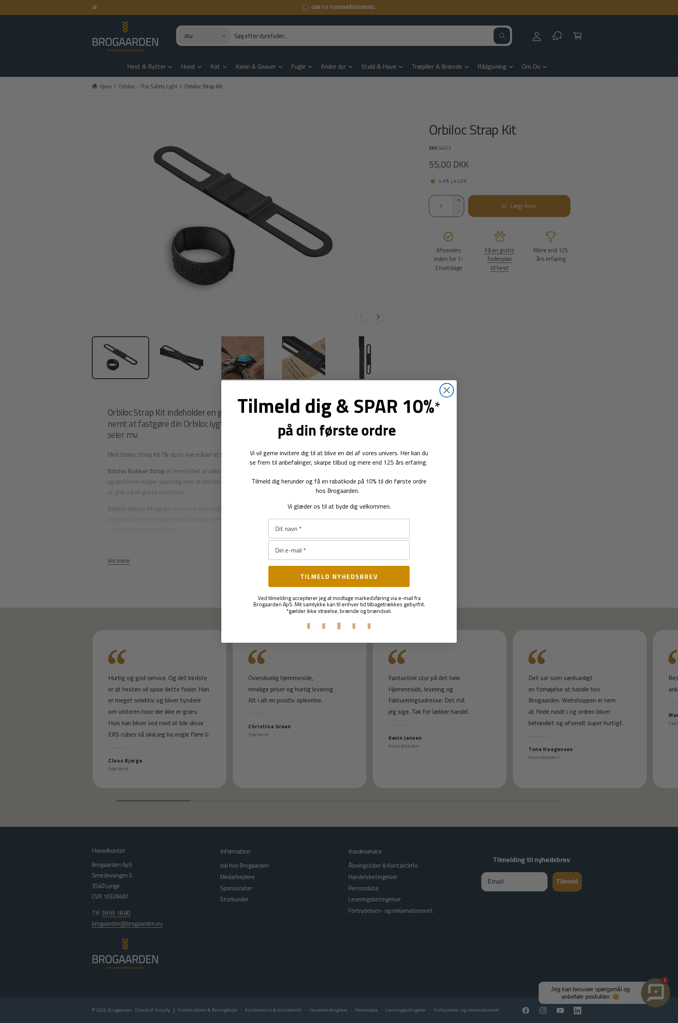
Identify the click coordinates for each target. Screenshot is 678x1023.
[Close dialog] (447, 390)
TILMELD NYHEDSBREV (339, 576)
